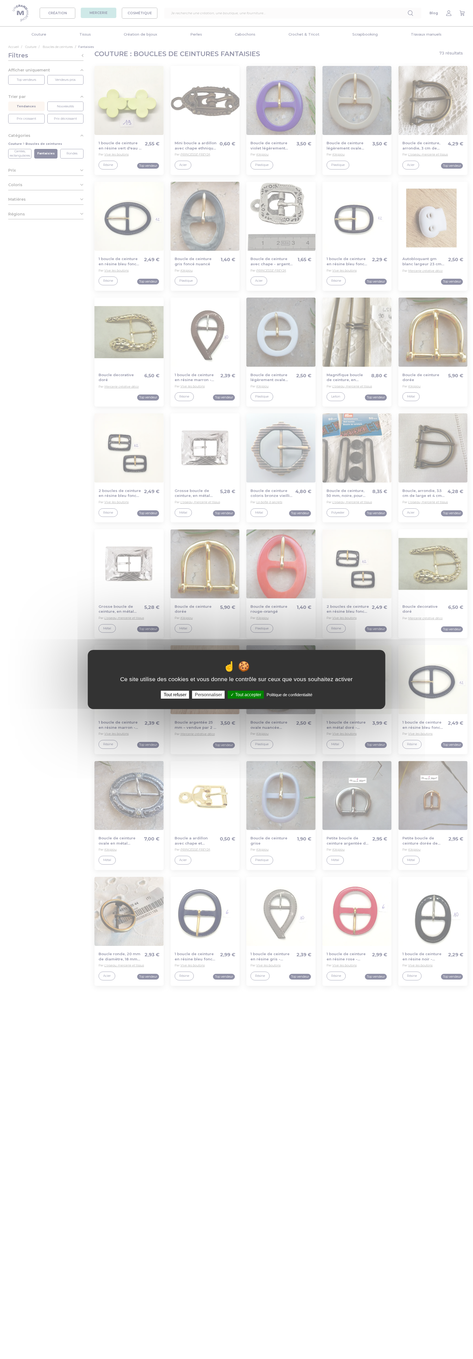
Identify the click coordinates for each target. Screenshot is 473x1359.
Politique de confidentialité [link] (289, 694)
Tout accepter (247, 694)
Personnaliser (208, 694)
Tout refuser (175, 694)
